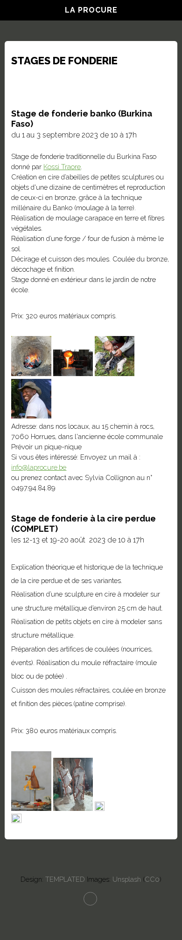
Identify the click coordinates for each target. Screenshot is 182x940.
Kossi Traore (62, 167)
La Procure (91, 10)
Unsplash (126, 879)
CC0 (152, 879)
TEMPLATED (65, 879)
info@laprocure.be (38, 467)
